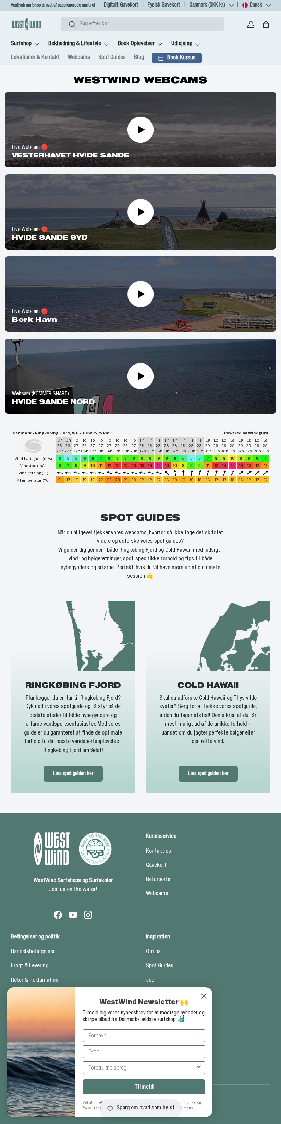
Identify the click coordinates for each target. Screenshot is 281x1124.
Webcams (79, 58)
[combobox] (142, 24)
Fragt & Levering (29, 966)
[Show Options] (198, 1068)
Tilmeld (144, 1086)
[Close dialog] (204, 996)
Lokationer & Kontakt (35, 58)
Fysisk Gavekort (164, 5)
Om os (153, 952)
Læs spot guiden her (73, 773)
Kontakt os (158, 851)
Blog (139, 58)
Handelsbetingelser (33, 952)
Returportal (159, 880)
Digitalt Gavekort (121, 5)
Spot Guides (112, 58)
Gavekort (156, 865)
